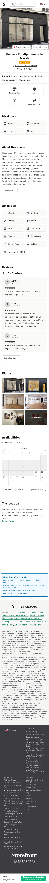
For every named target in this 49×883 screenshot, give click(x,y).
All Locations (8, 777)
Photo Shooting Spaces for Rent (12, 825)
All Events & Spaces (10, 780)
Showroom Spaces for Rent (13, 814)
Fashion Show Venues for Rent (12, 838)
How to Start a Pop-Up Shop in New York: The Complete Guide (35, 744)
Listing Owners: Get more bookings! (34, 780)
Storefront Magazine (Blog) (35, 734)
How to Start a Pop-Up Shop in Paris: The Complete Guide (35, 756)
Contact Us (29, 795)
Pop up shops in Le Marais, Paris (29, 612)
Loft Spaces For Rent (11, 829)
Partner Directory (31, 731)
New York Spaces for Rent (12, 783)
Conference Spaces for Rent (13, 822)
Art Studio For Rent (10, 835)
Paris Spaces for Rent (11, 795)
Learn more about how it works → (16, 593)
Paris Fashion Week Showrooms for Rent (32, 762)
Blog (27, 793)
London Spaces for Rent (12, 798)
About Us (29, 798)
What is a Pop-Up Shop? (34, 740)
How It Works (30, 729)
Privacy (28, 809)
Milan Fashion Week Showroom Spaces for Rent (35, 771)
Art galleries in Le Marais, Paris (27, 625)
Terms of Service (31, 806)
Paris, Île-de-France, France (26, 66)
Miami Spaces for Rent (11, 793)
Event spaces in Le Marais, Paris (28, 618)
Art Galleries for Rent (11, 816)
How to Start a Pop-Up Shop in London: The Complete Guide (35, 750)
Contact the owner (9, 521)
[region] (24, 551)
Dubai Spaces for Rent (11, 808)
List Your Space (31, 784)
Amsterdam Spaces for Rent (13, 801)
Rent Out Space (31, 787)
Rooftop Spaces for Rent (12, 832)
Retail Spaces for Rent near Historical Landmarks (13, 847)
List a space (30, 777)
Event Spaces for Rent (11, 819)
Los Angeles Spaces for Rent (13, 790)
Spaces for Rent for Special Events (13, 842)
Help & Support (31, 801)
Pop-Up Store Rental (10, 811)
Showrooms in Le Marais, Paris (15, 615)
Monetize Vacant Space (33, 790)
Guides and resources (33, 737)
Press (28, 803)
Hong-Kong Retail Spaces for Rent (13, 804)
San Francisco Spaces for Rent (12, 786)
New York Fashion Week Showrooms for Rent (34, 766)
